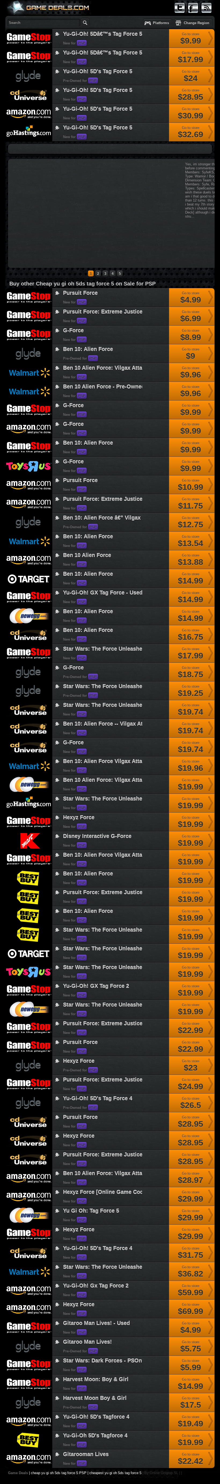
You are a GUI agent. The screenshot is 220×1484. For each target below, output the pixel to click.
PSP (81, 43)
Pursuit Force (80, 293)
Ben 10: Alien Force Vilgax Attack (105, 761)
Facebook (193, 15)
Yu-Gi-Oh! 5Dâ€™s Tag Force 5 (102, 34)
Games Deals (26, 20)
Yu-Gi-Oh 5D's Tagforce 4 (95, 1435)
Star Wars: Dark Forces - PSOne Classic (114, 1360)
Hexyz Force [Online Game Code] (105, 1192)
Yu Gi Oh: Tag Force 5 (91, 1211)
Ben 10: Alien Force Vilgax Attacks (107, 855)
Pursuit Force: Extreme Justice (102, 312)
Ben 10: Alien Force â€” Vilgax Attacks (112, 518)
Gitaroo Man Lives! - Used (96, 1323)
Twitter (179, 15)
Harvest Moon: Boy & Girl (96, 1379)
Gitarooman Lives (86, 1454)
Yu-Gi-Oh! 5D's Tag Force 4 (97, 1098)
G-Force (73, 330)
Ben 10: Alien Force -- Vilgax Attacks (109, 724)
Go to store (190, 38)
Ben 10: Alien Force (88, 349)
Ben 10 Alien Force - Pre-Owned (104, 386)
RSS (204, 15)
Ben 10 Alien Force (87, 555)
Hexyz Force (78, 817)
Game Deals (18, 1473)
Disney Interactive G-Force (97, 836)
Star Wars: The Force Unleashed (104, 649)
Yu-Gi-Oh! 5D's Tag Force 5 (97, 71)
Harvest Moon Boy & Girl (95, 1398)
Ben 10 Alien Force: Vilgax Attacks (107, 780)
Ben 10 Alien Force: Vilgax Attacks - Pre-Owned (124, 368)
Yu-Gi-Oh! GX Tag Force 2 (96, 986)
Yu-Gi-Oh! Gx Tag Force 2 (96, 1286)
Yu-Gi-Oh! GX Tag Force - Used (102, 592)
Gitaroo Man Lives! (87, 1342)
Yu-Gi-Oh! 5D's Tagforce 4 (96, 1417)
